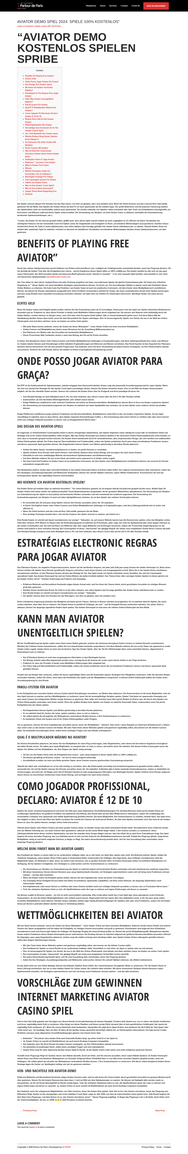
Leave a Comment (25, 26)
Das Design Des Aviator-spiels (38, 84)
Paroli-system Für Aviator (36, 105)
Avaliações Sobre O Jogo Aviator (39, 159)
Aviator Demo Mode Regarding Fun (41, 191)
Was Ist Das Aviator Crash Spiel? (39, 185)
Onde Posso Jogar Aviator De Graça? (41, 81)
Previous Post (29, 1111)
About (102, 6)
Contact (124, 6)
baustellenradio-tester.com (58, 277)
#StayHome (91, 6)
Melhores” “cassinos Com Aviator (40, 162)
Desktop (28, 194)
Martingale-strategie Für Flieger (39, 177)
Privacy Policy (148, 1147)
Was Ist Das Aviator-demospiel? (39, 188)
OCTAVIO (66, 1147)
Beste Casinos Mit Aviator (36, 148)
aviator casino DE (43, 26)
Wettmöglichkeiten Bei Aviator (38, 125)
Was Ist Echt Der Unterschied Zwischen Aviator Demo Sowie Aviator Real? (42, 154)
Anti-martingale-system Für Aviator (40, 180)
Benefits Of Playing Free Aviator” (40, 76)
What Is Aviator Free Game (37, 165)
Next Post (161, 1111)
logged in (33, 1127)
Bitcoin (28, 168)
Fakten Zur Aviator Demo (36, 182)
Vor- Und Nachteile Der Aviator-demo (41, 133)
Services (113, 6)
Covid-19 (136, 6)
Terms (159, 1147)
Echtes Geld (30, 79)
